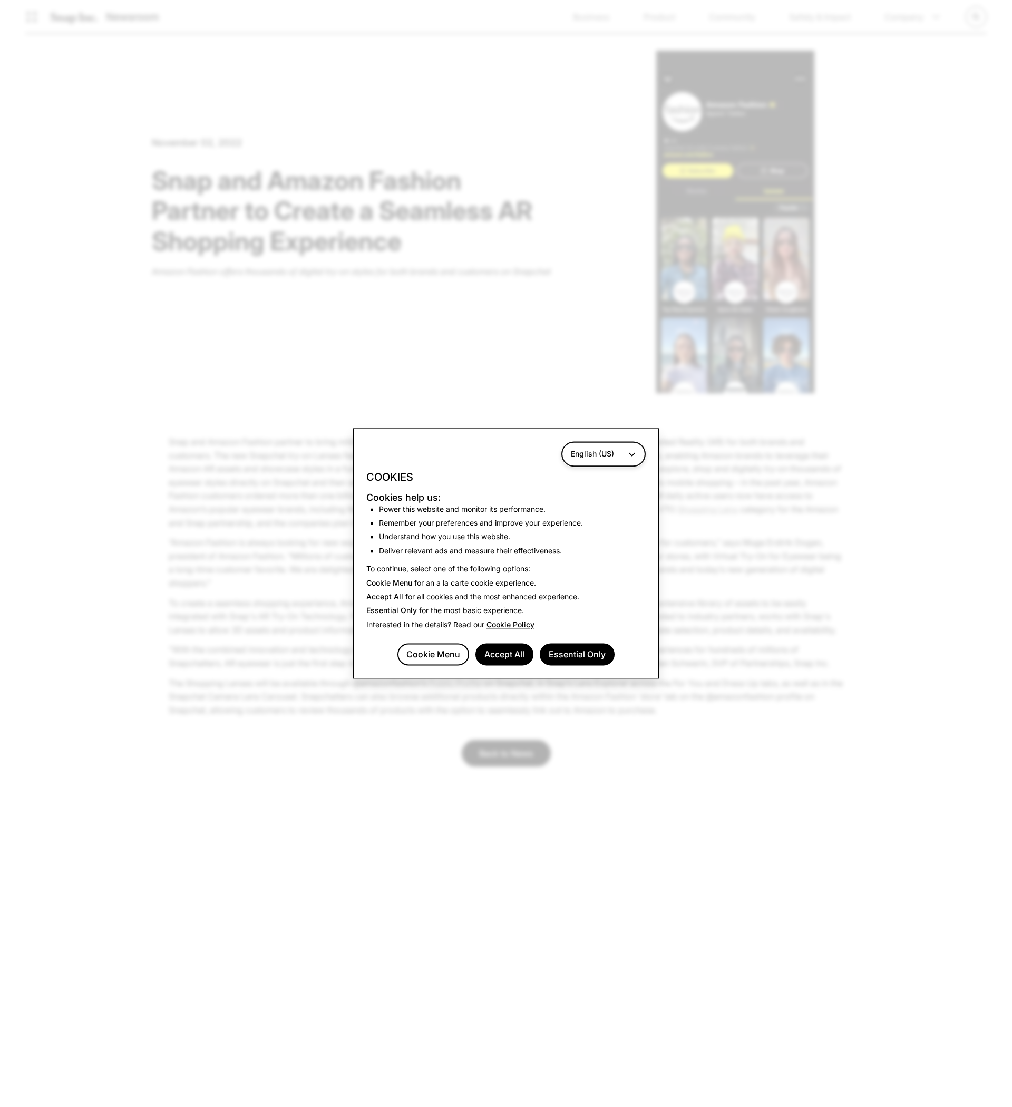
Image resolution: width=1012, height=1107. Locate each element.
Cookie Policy (510, 624)
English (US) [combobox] (592, 453)
